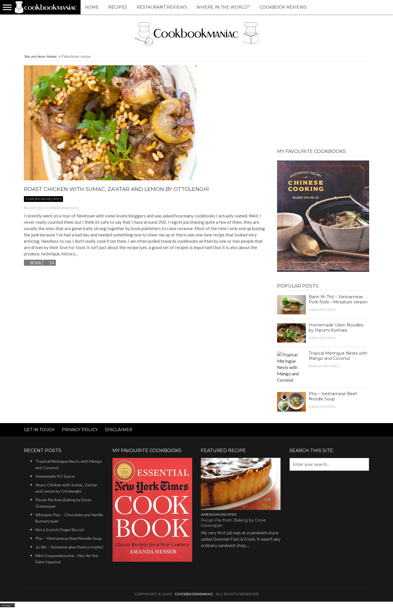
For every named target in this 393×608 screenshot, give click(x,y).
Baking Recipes (324, 366)
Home (92, 7)
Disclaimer (118, 429)
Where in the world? (223, 7)
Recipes (117, 7)
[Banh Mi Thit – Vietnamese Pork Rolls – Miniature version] (291, 304)
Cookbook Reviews (283, 7)
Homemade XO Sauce (55, 476)
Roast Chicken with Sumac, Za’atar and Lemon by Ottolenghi (116, 189)
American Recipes (218, 514)
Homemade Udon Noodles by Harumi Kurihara (336, 327)
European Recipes (43, 199)
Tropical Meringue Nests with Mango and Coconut (338, 356)
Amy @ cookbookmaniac (54, 208)
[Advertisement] (323, 101)
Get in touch (39, 429)
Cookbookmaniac (194, 594)
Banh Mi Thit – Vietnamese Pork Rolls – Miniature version (338, 299)
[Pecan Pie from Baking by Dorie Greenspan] (241, 483)
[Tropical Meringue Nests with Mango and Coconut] (291, 366)
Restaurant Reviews (162, 7)
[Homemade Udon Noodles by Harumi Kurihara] (291, 332)
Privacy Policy (80, 429)
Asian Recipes (322, 309)
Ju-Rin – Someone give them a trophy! (69, 546)
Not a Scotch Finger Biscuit (59, 529)
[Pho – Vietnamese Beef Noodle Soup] (291, 401)
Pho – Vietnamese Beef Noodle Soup (333, 396)
